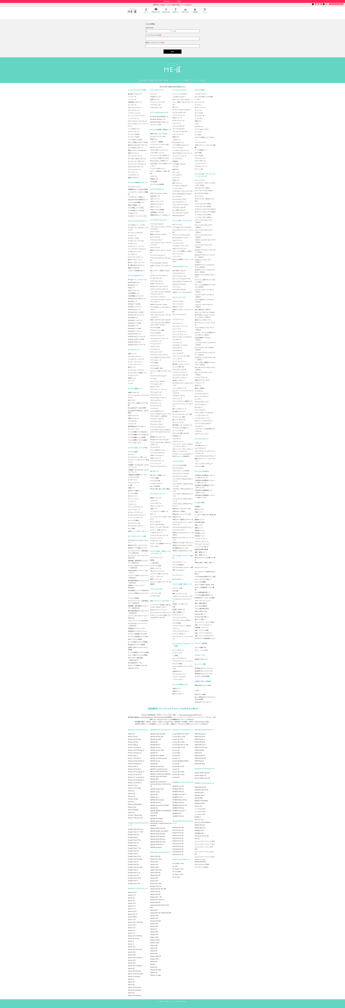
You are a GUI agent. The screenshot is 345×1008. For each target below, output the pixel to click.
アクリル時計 (154, 362)
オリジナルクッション (179, 562)
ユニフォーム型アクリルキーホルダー (160, 372)
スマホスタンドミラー (135, 251)
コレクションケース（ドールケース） (182, 405)
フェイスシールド (133, 429)
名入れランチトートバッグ (158, 610)
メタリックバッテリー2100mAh (138, 620)
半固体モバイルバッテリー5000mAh (136, 586)
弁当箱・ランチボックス (180, 604)
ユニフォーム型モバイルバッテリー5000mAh (138, 576)
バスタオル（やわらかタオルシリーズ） (182, 490)
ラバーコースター (178, 304)
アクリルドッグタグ (156, 424)
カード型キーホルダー (179, 210)
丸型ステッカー (155, 99)
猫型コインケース (155, 579)
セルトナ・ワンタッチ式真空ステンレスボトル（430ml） (205, 334)
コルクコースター (178, 301)
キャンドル (198, 110)
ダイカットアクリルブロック (159, 275)
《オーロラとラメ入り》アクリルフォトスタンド (160, 300)
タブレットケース (200, 107)
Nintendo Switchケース (157, 119)
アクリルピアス (155, 447)
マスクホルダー (133, 421)
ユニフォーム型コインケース (159, 573)
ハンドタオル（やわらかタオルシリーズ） (182, 480)
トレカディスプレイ (156, 483)
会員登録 (195, 11)
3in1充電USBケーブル (135, 662)
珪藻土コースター (178, 306)
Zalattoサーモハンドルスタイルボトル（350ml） (205, 266)
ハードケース (132, 96)
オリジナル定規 (133, 493)
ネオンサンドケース (134, 107)
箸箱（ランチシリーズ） (180, 593)
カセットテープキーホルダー (181, 99)
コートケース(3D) (133, 134)
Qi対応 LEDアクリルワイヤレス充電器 (138, 648)
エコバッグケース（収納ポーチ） (182, 401)
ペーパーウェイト (155, 463)
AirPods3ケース (133, 325)
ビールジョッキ (199, 382)
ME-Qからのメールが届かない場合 (205, 559)
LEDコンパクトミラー (157, 201)
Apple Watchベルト (134, 282)
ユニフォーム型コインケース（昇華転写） (160, 583)
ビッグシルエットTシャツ (136, 370)
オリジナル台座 (155, 327)
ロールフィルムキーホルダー (181, 109)
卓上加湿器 (153, 181)
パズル (197, 123)
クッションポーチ (178, 430)
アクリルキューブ (155, 360)
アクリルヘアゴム (155, 421)
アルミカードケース (156, 538)
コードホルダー (177, 175)
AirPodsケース (132, 301)
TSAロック (175, 180)
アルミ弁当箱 (176, 623)
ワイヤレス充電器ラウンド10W (138, 636)
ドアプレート (132, 501)
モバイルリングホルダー (135, 232)
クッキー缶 (198, 118)
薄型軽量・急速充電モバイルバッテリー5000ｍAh (138, 562)
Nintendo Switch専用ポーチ (159, 116)
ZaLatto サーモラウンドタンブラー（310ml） (205, 251)
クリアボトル (199, 391)
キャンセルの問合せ (201, 606)
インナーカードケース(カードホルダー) (161, 518)
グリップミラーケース (135, 156)
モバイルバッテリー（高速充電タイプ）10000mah (138, 602)
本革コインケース (155, 568)
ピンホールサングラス (179, 199)
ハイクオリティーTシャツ (136, 359)
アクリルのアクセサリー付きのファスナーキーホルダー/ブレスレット (161, 432)
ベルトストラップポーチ (180, 375)
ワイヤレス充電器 (133, 598)
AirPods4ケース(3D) (134, 323)
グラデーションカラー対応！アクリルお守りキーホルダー (160, 616)
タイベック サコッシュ (179, 334)
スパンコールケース (134, 169)
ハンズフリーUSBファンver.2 (159, 158)
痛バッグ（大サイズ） (179, 419)
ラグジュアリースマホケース (137, 164)
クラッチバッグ (177, 323)
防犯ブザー (175, 169)
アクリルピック (155, 349)
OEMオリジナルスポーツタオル (182, 545)
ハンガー (197, 99)
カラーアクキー (155, 231)
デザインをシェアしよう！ (203, 600)
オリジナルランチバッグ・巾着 (182, 414)
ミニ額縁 (175, 655)
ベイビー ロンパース (134, 364)
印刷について (199, 512)
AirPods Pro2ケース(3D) (136, 339)
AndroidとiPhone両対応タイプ (138, 199)
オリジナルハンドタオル (180, 476)
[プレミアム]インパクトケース (137, 121)
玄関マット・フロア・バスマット (138, 531)
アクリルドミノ (155, 365)
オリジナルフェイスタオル (180, 473)
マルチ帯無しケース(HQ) (136, 208)
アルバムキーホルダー (179, 207)
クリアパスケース (155, 503)
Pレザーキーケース (178, 120)
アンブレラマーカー (156, 278)
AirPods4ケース (133, 317)
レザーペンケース (178, 134)
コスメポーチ (176, 438)
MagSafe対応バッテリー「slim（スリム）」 (138, 572)
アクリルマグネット (156, 400)
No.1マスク (131, 400)
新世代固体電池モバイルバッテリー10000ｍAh (138, 612)
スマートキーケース (178, 115)
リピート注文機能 (200, 582)
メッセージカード (178, 679)
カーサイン (198, 105)
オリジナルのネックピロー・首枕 (182, 567)
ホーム (146, 11)
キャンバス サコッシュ (179, 331)
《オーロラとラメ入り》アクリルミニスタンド (160, 316)
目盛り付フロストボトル (202, 380)
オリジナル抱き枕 (178, 564)
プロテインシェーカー (202, 434)
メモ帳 (130, 485)
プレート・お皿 (177, 588)
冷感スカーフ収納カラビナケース (182, 519)
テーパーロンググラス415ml (204, 190)
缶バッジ (175, 107)
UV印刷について (200, 533)
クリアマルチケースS (179, 276)
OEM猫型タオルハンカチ (180, 548)
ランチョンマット (178, 615)
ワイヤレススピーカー (179, 112)
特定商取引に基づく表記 (155, 80)
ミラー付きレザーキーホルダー (182, 227)
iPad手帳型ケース (133, 293)
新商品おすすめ (156, 11)
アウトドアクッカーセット (180, 631)
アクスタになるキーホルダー (159, 263)
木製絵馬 (175, 161)
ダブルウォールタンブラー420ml (205, 209)
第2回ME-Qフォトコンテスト (204, 671)
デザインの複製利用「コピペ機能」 (204, 588)
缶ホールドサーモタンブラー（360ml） (204, 373)
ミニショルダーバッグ (179, 388)
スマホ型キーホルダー (179, 164)
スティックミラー (178, 254)
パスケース (153, 500)
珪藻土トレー (176, 691)
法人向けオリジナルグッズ (203, 702)
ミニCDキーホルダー (179, 96)
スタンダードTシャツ (134, 356)
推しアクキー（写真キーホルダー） (160, 272)
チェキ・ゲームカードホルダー (160, 527)
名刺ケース (153, 508)
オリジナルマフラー (178, 530)
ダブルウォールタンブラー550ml (205, 212)
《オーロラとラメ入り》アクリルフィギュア (160, 244)
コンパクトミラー (178, 243)
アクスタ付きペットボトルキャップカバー (160, 308)
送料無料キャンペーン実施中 (172, 1)
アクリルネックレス (156, 281)
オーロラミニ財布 (155, 565)
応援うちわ (153, 139)
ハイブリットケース (134, 113)
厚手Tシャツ (132, 367)
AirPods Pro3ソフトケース (136, 344)
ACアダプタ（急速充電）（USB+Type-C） (136, 659)
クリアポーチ (176, 339)
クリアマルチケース (178, 273)
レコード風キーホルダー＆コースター (182, 103)
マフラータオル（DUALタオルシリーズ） (182, 505)
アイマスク (198, 132)
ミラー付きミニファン (157, 152)
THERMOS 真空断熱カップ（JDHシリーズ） (203, 491)
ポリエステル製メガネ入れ (180, 433)
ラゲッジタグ (154, 546)
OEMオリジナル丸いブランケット (183, 542)
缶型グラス (198, 385)
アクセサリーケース (201, 166)
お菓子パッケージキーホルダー (182, 292)
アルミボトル (199, 426)
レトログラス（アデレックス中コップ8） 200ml (205, 184)
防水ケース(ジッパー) (135, 259)
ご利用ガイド (175, 11)
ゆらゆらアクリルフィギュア (159, 286)
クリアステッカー (155, 105)
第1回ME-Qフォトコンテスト (204, 668)
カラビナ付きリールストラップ (182, 153)
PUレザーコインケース (157, 571)
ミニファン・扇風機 (156, 142)
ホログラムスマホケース (135, 166)
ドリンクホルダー (200, 410)
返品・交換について (201, 555)
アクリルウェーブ (155, 341)
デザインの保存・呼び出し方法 (204, 584)
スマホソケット (133, 243)
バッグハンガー (177, 188)
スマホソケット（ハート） (136, 246)
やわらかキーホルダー (179, 284)
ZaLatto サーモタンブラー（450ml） (203, 261)
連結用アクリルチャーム (157, 437)
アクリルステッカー (156, 392)
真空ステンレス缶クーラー (203, 320)
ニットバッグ (176, 329)
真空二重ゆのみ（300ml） (203, 309)
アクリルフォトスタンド (157, 297)
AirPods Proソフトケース (136, 315)
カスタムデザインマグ (202, 401)
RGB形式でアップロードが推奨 (204, 597)
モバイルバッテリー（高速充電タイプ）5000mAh (138, 552)
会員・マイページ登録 (202, 630)
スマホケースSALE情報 (202, 676)
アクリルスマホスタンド (157, 452)
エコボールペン (133, 479)
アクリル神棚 (154, 478)
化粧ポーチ (175, 137)
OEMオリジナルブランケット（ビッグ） (183, 539)
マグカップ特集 (199, 466)
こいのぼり (198, 134)
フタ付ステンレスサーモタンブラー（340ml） (205, 358)
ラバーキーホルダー (178, 129)
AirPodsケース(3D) (134, 304)
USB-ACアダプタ (133, 668)
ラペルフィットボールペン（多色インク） (138, 461)
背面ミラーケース (133, 153)
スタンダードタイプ (134, 186)
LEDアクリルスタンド (157, 204)
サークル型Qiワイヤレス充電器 (138, 642)
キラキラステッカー (156, 107)
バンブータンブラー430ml (203, 206)
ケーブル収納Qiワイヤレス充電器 (138, 652)
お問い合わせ (185, 11)
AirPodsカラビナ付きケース (137, 298)
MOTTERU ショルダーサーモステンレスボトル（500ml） (205, 316)
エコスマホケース (133, 175)
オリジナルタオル (178, 468)
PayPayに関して (200, 614)
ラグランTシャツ (133, 375)
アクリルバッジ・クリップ (158, 389)
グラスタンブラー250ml (202, 188)
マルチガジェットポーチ (180, 345)
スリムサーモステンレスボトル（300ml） (204, 291)
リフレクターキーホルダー (180, 204)
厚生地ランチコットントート (181, 364)
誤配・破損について (201, 552)
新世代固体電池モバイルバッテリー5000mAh (138, 581)
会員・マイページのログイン (204, 633)
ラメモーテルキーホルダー (158, 376)
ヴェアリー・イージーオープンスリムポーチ (182, 392)
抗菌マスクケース (133, 418)
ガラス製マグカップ (201, 445)
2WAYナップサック (178, 380)
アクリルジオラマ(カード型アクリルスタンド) (161, 443)
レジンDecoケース (134, 129)
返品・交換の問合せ (201, 603)
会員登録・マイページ (191, 80)
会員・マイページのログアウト (204, 635)
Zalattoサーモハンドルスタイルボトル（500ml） (205, 271)
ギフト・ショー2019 (201, 650)
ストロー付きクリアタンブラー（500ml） (204, 329)
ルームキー (153, 378)
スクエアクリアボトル (202, 393)
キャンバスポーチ (178, 353)
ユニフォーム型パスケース (158, 530)
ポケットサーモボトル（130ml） (205, 312)
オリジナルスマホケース (187, 715)
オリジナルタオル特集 (179, 465)
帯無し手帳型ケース (134, 205)
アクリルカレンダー (156, 384)
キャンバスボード (178, 650)
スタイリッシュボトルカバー (204, 420)
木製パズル (198, 121)
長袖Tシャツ (132, 378)
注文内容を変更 (199, 522)
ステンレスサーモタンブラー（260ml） (204, 221)
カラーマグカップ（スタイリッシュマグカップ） (205, 452)
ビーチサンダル (155, 596)
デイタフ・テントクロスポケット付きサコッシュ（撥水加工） (182, 455)
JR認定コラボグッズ (201, 659)
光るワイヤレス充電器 (135, 639)
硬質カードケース (155, 498)
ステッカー (153, 94)
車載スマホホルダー (134, 268)
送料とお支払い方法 (201, 611)
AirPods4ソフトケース (135, 320)
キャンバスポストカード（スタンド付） (182, 667)
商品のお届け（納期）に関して (204, 562)
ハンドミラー (176, 256)
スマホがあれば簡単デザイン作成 (205, 576)
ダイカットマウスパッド (135, 512)
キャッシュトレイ (133, 498)
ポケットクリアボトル (202, 396)
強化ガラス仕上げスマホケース (137, 145)
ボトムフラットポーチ (179, 369)
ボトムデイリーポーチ (179, 377)
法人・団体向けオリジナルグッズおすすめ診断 (205, 698)
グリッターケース (133, 110)
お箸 (173, 606)
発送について (199, 525)
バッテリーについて (201, 538)
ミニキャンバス (177, 652)
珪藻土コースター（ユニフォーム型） (182, 310)
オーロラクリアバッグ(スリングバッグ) (183, 384)
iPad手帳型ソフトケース (135, 296)
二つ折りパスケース (156, 532)
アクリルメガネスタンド (157, 427)
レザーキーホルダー (178, 126)
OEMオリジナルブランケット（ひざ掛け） (183, 534)
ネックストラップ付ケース (136, 161)
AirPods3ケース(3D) (134, 328)
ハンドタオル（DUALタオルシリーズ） (182, 495)
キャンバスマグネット (179, 658)
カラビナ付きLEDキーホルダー (182, 194)
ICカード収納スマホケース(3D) (138, 142)
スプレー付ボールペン (135, 442)
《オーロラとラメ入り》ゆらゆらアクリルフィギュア (160, 293)
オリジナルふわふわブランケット (182, 527)
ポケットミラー (177, 224)
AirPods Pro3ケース (134, 342)
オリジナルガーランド (179, 202)
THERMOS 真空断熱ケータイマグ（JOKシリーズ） (205, 481)
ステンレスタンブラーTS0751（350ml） (204, 349)
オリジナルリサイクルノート (137, 515)
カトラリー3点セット (179, 633)
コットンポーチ (177, 358)
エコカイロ (153, 176)
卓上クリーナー (133, 496)
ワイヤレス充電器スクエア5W (137, 634)
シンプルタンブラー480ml (203, 217)
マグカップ (198, 443)
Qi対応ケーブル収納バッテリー (138, 548)
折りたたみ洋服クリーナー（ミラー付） (182, 260)
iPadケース (131, 287)
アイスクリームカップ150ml (181, 620)
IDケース (153, 514)
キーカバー (175, 166)
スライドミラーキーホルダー (181, 235)
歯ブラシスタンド (178, 694)
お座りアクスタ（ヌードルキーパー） (160, 267)
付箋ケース (131, 488)
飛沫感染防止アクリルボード (137, 426)
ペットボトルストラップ (202, 418)
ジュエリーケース (200, 163)
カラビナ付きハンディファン (159, 150)
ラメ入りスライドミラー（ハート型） (182, 231)
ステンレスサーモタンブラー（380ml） (204, 231)
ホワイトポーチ (177, 348)
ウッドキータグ (177, 158)
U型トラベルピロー (178, 570)
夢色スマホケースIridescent (137, 150)
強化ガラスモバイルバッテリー (137, 545)
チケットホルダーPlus (157, 524)
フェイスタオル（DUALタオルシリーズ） (182, 500)
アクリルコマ (154, 408)
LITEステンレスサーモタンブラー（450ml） (205, 241)
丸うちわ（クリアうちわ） (158, 136)
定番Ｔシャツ (132, 353)
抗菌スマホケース (133, 177)
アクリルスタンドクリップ (158, 397)
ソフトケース (132, 99)
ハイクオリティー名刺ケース (159, 511)
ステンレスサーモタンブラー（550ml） (204, 246)
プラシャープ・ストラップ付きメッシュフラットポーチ (182, 445)
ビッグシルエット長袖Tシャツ (137, 372)
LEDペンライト (155, 198)
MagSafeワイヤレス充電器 (136, 644)
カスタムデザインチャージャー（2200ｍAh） (137, 624)
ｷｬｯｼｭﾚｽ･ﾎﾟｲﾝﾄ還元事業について (205, 638)
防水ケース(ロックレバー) (136, 262)
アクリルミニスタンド (157, 312)
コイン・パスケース (156, 576)
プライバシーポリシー (177, 80)
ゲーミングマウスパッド (135, 507)
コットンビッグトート (179, 361)
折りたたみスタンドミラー (180, 237)
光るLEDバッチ (155, 196)
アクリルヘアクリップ (157, 335)
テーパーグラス (199, 180)
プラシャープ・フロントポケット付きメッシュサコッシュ (182, 450)
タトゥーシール (199, 102)
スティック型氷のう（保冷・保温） (160, 172)
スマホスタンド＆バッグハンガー (182, 191)
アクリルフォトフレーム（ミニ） (182, 661)
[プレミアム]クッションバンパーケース (138, 125)
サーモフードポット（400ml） (182, 625)
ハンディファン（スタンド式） (160, 144)
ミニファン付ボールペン (157, 168)
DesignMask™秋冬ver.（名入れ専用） (138, 412)
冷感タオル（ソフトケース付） (182, 514)
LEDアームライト (155, 207)
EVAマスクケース (133, 415)
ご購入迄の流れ (166, 11)
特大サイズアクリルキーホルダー (160, 320)
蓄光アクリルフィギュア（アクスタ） (160, 251)
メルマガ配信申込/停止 (202, 608)
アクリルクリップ (155, 395)
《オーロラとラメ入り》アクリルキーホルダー (160, 228)
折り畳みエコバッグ (178, 411)
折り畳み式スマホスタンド (136, 265)
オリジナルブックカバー (135, 526)
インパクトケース (133, 118)
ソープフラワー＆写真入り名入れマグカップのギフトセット (160, 606)
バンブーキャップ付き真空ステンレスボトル (205, 430)
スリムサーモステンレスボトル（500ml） (204, 296)
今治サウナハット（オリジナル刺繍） (205, 146)
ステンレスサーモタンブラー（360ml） (204, 226)
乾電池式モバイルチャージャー (137, 631)
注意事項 (197, 506)
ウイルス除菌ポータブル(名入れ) (138, 434)
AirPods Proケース (134, 309)
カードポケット (133, 254)
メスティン (175, 628)
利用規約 (166, 80)
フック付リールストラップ (180, 150)
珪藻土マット (176, 688)
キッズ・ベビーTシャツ (135, 362)
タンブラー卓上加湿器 (157, 184)
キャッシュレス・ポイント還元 (204, 622)
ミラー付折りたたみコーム (180, 145)
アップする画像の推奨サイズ (204, 595)
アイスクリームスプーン (180, 617)
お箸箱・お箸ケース (178, 609)
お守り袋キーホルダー (179, 270)
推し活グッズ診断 (200, 694)
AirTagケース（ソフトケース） (138, 279)
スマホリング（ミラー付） (136, 240)
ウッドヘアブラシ (178, 147)
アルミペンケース (133, 482)
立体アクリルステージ (157, 283)
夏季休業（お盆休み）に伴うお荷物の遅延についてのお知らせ (172, 4)
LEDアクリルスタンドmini (158, 193)
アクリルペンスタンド (157, 418)
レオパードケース (133, 131)
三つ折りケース (133, 213)
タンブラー (198, 399)
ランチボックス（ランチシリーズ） (182, 600)
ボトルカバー (199, 407)
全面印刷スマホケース (135, 102)
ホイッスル (175, 172)
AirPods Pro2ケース (134, 334)
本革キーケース (177, 118)
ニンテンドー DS (155, 124)
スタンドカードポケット (135, 257)
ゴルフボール (199, 126)
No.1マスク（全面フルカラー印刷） (138, 404)
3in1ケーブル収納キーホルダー (138, 665)
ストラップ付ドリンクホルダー (204, 412)
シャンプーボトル (200, 142)
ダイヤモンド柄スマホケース (137, 158)
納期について (199, 528)
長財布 (152, 560)
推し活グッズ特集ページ (157, 475)
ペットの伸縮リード (201, 150)
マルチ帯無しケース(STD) (136, 210)
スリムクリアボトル (201, 377)
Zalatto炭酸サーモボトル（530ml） (203, 339)
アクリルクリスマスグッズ (158, 466)
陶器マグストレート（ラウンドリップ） (205, 460)
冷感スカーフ (176, 517)
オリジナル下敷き (133, 520)
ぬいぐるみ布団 (155, 486)
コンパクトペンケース (179, 156)
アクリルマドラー (155, 344)
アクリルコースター (156, 352)
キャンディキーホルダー (157, 381)
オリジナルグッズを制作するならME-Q (205, 573)
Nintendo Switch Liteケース (159, 122)
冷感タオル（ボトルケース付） (182, 508)
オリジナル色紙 (177, 663)
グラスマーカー (155, 346)
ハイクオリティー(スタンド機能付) (138, 193)
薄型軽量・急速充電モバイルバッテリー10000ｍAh (138, 607)
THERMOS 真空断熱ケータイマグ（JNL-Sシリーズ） (205, 476)
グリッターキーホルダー (180, 131)
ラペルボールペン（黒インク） (137, 457)
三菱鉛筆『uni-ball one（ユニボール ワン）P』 (138, 471)
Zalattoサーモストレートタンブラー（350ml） (205, 256)
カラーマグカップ (200, 448)
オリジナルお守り (155, 333)
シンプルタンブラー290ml (203, 214)
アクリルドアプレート (157, 461)
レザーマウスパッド (134, 509)
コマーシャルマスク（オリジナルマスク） (138, 396)
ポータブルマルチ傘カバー (180, 428)
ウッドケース (132, 105)
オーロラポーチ (177, 350)
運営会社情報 (142, 80)
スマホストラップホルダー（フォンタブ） (138, 229)
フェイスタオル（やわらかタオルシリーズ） (182, 485)
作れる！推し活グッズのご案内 (160, 489)
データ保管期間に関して (202, 592)
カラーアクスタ (155, 247)
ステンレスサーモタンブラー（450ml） (204, 236)
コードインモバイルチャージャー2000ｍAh (138, 617)
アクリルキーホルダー (157, 224)
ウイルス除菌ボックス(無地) (137, 437)
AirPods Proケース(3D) (135, 312)
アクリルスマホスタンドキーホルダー (160, 259)
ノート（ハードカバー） (135, 517)
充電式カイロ (154, 179)
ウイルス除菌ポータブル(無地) (137, 440)
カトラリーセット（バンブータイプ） (182, 638)
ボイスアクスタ (155, 237)
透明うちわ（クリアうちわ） (159, 133)
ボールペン (131, 454)
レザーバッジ (176, 123)
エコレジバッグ (177, 398)
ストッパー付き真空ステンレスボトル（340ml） (205, 286)
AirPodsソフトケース (135, 306)
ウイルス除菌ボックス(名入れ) (137, 432)
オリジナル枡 (199, 155)
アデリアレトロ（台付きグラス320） (204, 200)
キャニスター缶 (199, 115)
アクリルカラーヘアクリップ (159, 338)
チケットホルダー (155, 522)
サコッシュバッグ (178, 422)
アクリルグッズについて (202, 544)
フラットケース (177, 342)
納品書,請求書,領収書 (201, 549)
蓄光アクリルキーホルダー (158, 234)
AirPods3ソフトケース (135, 331)
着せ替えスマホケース (135, 94)
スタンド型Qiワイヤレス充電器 (138, 655)
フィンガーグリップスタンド (137, 249)
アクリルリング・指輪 (157, 330)
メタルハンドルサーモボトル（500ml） (204, 306)
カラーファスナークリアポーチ (182, 337)
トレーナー (131, 381)
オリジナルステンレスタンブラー (160, 612)
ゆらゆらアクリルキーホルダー (160, 439)
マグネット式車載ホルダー (136, 270)
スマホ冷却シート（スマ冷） (137, 225)
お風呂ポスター (177, 671)
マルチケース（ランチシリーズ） (182, 596)
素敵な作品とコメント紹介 (203, 685)
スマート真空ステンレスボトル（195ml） (204, 301)
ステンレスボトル (200, 404)
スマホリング (132, 235)
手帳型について (199, 530)
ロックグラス (199, 196)
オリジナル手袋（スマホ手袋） (204, 96)
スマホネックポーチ (178, 395)
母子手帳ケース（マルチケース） (182, 425)
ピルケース (175, 177)
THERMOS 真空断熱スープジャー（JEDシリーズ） (205, 496)
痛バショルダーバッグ (179, 409)
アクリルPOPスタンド (157, 411)
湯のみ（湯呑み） (200, 388)
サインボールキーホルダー (180, 213)
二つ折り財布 (154, 563)
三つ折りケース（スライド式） (137, 216)
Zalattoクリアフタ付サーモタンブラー (205, 276)
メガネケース (176, 139)
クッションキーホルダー (180, 94)
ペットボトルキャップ (202, 415)
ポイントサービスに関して (203, 579)
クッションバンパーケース (136, 115)
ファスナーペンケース (179, 372)
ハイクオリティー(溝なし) (136, 197)
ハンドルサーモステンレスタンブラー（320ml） (205, 353)
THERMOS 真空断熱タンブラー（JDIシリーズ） (205, 486)
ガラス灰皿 (198, 152)
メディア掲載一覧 (200, 647)
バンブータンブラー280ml (203, 203)
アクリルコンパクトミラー (180, 246)
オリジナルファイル (134, 523)
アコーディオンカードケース (159, 535)
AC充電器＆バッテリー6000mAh (138, 590)
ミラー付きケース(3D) (135, 139)
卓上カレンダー (155, 386)
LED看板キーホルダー (157, 212)
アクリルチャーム (155, 403)
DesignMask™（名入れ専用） (137, 408)
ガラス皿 (175, 591)
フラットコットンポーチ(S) (181, 356)
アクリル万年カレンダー (157, 450)
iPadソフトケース (133, 290)
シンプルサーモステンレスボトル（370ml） (205, 343)
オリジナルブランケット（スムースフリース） (182, 523)
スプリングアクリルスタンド (159, 289)
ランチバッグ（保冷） (179, 417)
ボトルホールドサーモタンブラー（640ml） (205, 368)
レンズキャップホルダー (180, 185)
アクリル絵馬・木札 (156, 368)
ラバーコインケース (156, 557)
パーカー (131, 383)
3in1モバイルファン (156, 147)
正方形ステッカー (155, 96)
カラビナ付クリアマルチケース (182, 281)
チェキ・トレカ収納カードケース (160, 543)
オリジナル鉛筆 (133, 451)
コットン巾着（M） (178, 366)
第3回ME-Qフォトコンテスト (204, 673)
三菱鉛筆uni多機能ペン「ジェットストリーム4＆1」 (138, 476)
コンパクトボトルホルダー (203, 423)
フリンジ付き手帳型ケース (136, 202)
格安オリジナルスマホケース (144, 717)
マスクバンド (132, 423)
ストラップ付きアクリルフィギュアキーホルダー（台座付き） (160, 415)
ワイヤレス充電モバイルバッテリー (138, 594)
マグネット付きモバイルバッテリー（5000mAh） (138, 567)
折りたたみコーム (178, 142)
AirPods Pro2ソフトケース (136, 336)
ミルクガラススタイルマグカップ (205, 456)
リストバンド (176, 287)
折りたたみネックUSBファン (159, 160)
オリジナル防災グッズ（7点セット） (205, 138)
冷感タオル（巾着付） (179, 511)
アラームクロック (200, 158)
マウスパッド (132, 504)
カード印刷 (131, 528)
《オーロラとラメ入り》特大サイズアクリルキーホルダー (160, 324)
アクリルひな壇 (155, 480)
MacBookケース (133, 285)
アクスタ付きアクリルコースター (160, 357)
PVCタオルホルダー (178, 215)
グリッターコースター (179, 314)
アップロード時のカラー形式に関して (205, 516)
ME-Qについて (199, 509)
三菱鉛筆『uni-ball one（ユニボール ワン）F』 (138, 466)
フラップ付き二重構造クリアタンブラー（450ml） (205, 363)
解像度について (199, 519)
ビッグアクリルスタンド (157, 255)
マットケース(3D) (133, 137)
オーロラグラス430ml (202, 193)
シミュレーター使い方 (202, 546)
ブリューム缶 (199, 169)
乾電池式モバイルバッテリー (137, 628)
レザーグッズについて (202, 541)
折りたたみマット (178, 579)
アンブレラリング (155, 405)
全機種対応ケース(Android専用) (138, 189)
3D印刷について (200, 536)
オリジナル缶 (199, 113)
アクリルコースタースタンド (159, 354)
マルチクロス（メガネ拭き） (181, 470)
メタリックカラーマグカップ (204, 463)
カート (205, 11)
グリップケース (133, 172)
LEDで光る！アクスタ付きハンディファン (160, 165)
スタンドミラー (177, 240)
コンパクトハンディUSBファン (160, 155)
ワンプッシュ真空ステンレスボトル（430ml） (205, 281)
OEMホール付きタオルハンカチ (182, 550)
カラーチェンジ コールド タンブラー (205, 324)
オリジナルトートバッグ (180, 326)
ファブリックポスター (179, 676)
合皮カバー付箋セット (135, 490)
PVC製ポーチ (176, 436)
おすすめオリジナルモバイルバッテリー (138, 541)
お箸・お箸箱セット (178, 612)
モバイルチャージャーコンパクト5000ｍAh (138, 557)
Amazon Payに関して (202, 617)
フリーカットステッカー (157, 102)
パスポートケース (155, 540)
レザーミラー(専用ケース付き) (182, 251)
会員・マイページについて (203, 625)
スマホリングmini (133, 238)
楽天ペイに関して (200, 619)
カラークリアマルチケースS (181, 278)
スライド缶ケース (200, 161)
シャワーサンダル (155, 593)
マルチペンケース (178, 441)
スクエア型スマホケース (135, 147)
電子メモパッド (177, 183)
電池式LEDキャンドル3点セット (160, 215)
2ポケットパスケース (157, 506)
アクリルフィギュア (156, 240)
